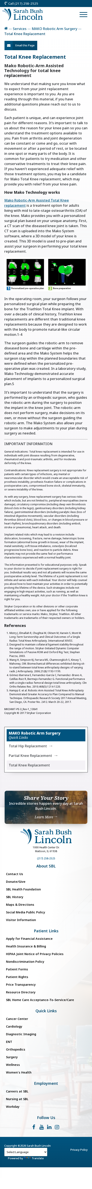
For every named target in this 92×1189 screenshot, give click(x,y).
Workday (12, 1107)
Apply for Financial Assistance (29, 939)
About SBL (46, 866)
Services (20, 28)
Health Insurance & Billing (26, 946)
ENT (9, 1042)
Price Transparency (21, 985)
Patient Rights (17, 977)
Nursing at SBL (17, 1099)
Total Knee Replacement (29, 765)
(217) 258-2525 (46, 858)
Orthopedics (15, 1049)
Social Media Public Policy (25, 912)
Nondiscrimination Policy (25, 962)
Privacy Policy (79, 1150)
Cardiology (14, 1026)
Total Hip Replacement (28, 746)
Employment (46, 1083)
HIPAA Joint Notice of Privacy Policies (35, 954)
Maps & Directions (20, 905)
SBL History (14, 897)
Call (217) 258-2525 (22, 3)
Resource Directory (21, 992)
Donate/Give (15, 882)
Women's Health (18, 1072)
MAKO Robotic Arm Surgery (54, 28)
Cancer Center (17, 1019)
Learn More (44, 817)
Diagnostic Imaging (21, 1034)
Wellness (13, 1065)
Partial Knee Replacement (30, 755)
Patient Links (46, 931)
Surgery (12, 1057)
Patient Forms (17, 969)
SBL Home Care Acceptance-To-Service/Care (40, 1000)
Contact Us (14, 874)
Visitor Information (21, 920)
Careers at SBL (17, 1091)
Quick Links (46, 1011)
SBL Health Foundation (23, 889)
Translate (38, 1158)
